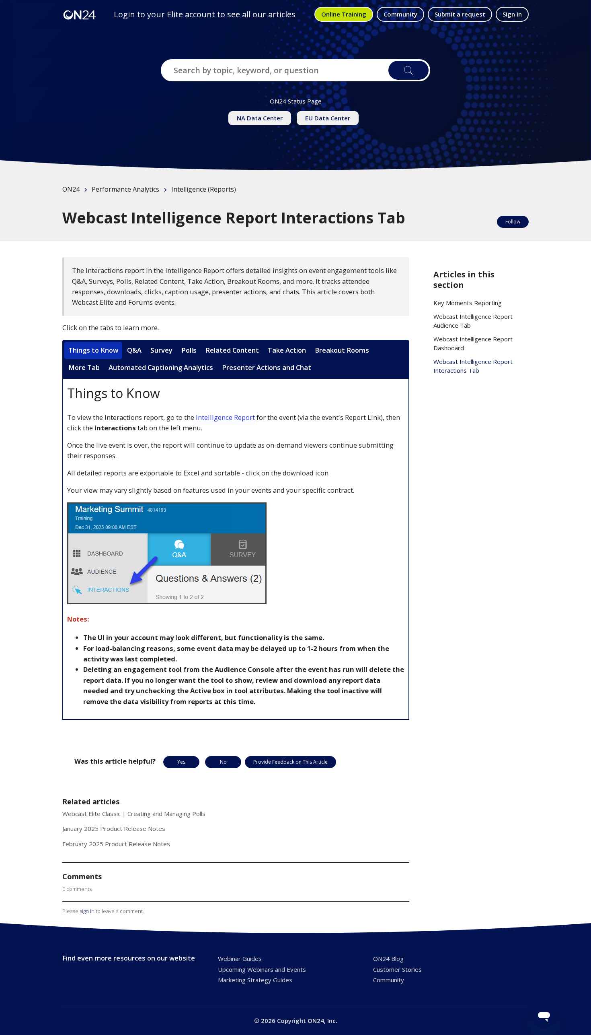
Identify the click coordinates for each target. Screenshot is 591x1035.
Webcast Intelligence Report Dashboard (473, 343)
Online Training (343, 14)
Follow (512, 221)
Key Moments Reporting (467, 303)
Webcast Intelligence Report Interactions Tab (473, 366)
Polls (189, 350)
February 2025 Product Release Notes (116, 844)
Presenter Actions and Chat (266, 367)
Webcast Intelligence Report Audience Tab (473, 321)
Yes (181, 761)
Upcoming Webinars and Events (262, 969)
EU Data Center (327, 118)
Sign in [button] (512, 14)
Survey (161, 350)
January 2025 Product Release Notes (113, 828)
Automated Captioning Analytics (161, 367)
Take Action (287, 350)
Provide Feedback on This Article (290, 761)
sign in (87, 911)
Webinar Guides (240, 958)
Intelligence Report (225, 417)
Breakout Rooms (342, 350)
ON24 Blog (388, 958)
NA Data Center (260, 118)
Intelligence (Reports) (203, 189)
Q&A (134, 350)
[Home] (79, 14)
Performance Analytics (125, 189)
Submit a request (460, 14)
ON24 (71, 189)
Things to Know (93, 350)
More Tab (84, 367)
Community (400, 14)
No (223, 761)
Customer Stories (397, 969)
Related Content (232, 350)
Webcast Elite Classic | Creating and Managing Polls (133, 814)
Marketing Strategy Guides (255, 980)
